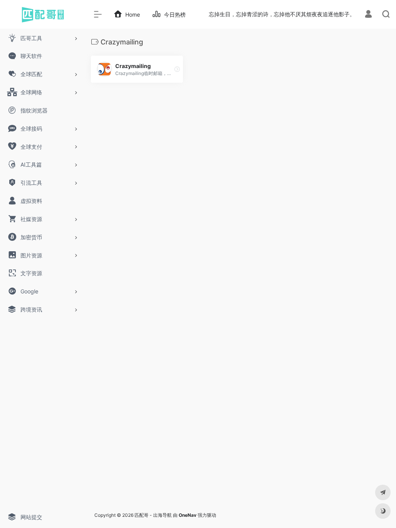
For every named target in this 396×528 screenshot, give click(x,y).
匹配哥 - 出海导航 (153, 515)
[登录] (368, 15)
